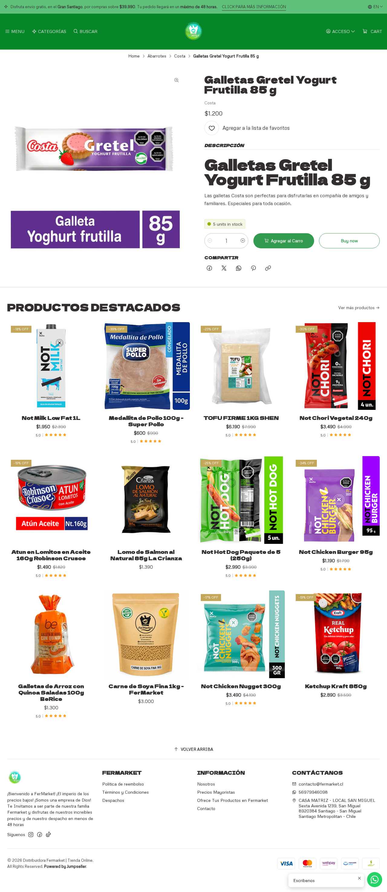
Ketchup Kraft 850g (336, 686)
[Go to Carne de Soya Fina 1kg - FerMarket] (146, 634)
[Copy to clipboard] (268, 268)
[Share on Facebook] (209, 268)
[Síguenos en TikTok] (48, 835)
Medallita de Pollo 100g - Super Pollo (146, 421)
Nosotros (206, 783)
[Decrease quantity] (210, 241)
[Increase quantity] (243, 241)
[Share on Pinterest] (253, 268)
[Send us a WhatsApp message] (374, 879)
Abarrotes (157, 56)
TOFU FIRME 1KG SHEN (241, 417)
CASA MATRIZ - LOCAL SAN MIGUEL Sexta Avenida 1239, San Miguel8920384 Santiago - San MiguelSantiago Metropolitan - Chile (337, 808)
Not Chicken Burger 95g (336, 551)
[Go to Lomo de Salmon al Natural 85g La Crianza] (146, 500)
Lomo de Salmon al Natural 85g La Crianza (146, 555)
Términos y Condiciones (125, 792)
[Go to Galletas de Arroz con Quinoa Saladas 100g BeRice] (51, 634)
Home (134, 56)
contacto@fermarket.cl (321, 783)
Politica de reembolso (123, 783)
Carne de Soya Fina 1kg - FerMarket (146, 689)
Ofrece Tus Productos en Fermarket (232, 800)
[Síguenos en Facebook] (40, 835)
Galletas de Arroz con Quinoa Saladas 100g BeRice (51, 692)
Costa (179, 56)
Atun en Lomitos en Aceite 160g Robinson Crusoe (51, 555)
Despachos (113, 800)
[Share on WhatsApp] (239, 268)
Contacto (206, 808)
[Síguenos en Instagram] (31, 835)
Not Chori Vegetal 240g (336, 417)
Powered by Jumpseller (65, 866)
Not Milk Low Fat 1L (51, 417)
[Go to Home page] (193, 31)
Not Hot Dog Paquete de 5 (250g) (241, 555)
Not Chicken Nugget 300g (241, 686)
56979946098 (313, 792)
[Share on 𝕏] (224, 268)
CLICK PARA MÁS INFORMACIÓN (254, 6)
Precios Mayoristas (216, 792)
